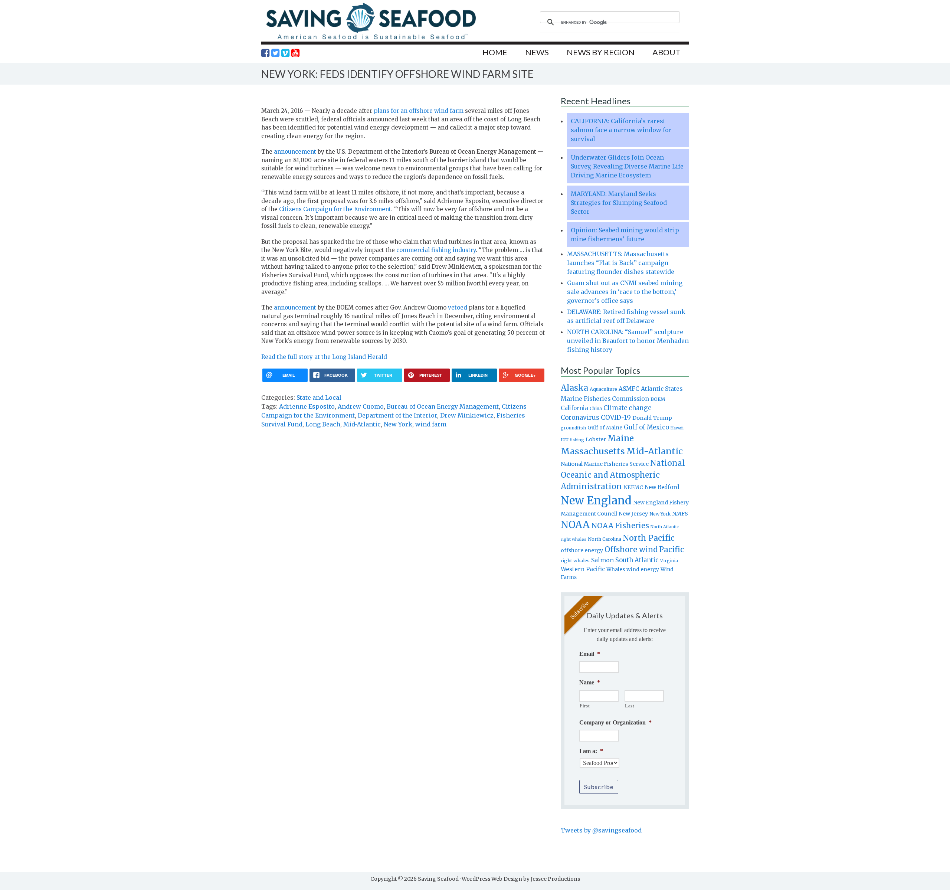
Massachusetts (593, 451)
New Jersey (633, 513)
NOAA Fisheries (620, 525)
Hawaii (677, 428)
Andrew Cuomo (361, 406)
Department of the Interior (397, 415)
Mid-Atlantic (362, 424)
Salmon (602, 560)
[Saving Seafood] (370, 39)
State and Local (319, 397)
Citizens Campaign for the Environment (335, 209)
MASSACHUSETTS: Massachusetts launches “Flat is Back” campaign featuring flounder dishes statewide (620, 262)
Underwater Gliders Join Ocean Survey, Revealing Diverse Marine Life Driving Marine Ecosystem (627, 166)
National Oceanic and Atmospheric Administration (623, 474)
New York (398, 424)
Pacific (671, 549)
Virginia (669, 560)
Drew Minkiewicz (467, 415)
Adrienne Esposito (307, 406)
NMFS (680, 513)
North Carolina (604, 539)
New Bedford (662, 487)
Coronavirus (580, 417)
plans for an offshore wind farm (418, 110)
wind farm (430, 424)
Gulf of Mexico (646, 427)
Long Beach (322, 424)
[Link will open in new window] (265, 53)
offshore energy (582, 550)
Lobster (596, 439)
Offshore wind (631, 549)
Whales (615, 569)
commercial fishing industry (436, 249)
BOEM (658, 399)
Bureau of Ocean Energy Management (443, 406)
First (585, 706)
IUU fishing (572, 439)
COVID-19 (616, 417)
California (574, 408)
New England (596, 500)
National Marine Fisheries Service (605, 464)
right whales (575, 560)
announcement (295, 151)
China (596, 408)
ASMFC (629, 388)
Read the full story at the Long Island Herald (324, 356)
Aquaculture (603, 389)
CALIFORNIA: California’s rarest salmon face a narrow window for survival (621, 130)
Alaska (574, 388)
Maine (620, 438)
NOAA (575, 525)
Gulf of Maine (604, 427)
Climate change (627, 408)
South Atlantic (637, 560)
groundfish (573, 428)
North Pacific (649, 538)
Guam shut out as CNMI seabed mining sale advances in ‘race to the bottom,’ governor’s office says (624, 291)
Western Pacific (583, 569)
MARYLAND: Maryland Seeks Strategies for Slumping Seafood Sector (619, 202)
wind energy (642, 569)
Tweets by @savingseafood (601, 830)
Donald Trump (652, 418)
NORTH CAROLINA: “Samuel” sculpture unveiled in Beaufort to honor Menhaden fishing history (628, 340)
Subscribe (598, 786)
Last (630, 706)
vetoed (457, 307)
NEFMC (633, 487)
